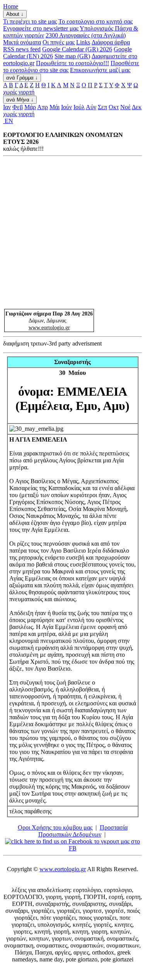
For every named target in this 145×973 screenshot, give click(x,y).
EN (8, 121)
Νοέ (125, 107)
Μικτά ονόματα (22, 42)
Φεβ (17, 107)
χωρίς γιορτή (18, 92)
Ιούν (66, 107)
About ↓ (15, 14)
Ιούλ (79, 107)
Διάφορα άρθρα (111, 42)
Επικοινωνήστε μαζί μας (100, 70)
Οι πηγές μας (59, 42)
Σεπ (102, 107)
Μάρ (30, 107)
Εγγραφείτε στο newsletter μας (40, 28)
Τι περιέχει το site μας (30, 21)
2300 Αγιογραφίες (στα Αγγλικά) (86, 35)
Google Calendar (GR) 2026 (77, 49)
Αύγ (91, 107)
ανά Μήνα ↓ (20, 100)
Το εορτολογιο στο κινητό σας (95, 21)
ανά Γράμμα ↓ (22, 78)
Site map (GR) (72, 56)
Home (10, 6)
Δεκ (137, 107)
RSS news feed (22, 49)
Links (83, 42)
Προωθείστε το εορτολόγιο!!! (72, 63)
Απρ (42, 107)
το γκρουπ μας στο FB (104, 845)
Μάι (54, 107)
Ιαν (7, 107)
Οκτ (114, 107)
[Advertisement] (72, 232)
